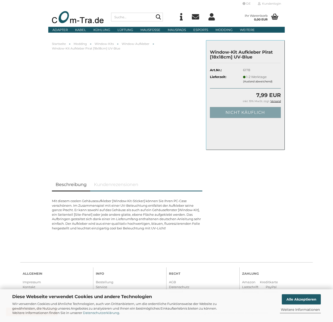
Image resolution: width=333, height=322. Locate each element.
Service (101, 287)
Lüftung (125, 30)
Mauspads (177, 30)
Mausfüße (150, 30)
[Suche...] (158, 17)
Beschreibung (71, 184)
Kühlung (101, 30)
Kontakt (29, 287)
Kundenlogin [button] (271, 3)
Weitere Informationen (300, 309)
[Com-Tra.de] (78, 17)
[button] (246, 3)
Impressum (32, 282)
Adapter (60, 30)
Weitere (247, 30)
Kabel (80, 30)
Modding (224, 30)
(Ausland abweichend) (258, 81)
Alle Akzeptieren (301, 299)
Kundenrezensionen (116, 184)
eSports (200, 30)
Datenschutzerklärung (101, 313)
